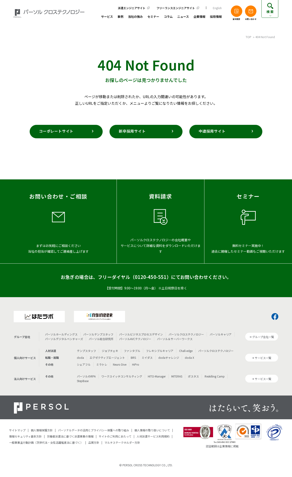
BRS (133, 357)
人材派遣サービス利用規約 (153, 436)
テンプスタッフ (86, 351)
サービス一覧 (263, 358)
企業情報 (199, 17)
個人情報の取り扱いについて (152, 430)
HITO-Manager (157, 376)
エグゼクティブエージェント (107, 357)
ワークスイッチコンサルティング (121, 376)
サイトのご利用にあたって (115, 436)
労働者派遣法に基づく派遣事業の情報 (70, 436)
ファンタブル (132, 351)
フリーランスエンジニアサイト (175, 8)
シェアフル (84, 364)
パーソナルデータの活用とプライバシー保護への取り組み (93, 430)
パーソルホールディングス (61, 334)
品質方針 (93, 442)
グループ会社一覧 (263, 337)
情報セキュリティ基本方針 (25, 436)
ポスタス (193, 376)
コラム (168, 17)
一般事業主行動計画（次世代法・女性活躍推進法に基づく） (46, 442)
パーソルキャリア (221, 334)
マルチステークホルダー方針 (122, 442)
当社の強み (135, 17)
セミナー (153, 17)
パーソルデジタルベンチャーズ (64, 339)
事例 (120, 17)
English (217, 8)
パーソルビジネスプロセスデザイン (141, 334)
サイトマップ (17, 430)
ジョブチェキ (110, 351)
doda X (189, 357)
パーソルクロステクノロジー (186, 334)
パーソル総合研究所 (101, 339)
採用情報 (216, 17)
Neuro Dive (119, 364)
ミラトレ (101, 364)
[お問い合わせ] (250, 11)
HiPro (135, 364)
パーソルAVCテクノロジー (135, 339)
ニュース (183, 17)
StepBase (83, 381)
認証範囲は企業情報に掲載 (222, 446)
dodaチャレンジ (168, 357)
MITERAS (176, 376)
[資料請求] (236, 11)
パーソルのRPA (86, 376)
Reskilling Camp (215, 376)
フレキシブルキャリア (159, 351)
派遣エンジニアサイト (131, 8)
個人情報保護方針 (42, 430)
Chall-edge (186, 351)
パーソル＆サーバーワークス (175, 339)
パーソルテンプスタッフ (98, 334)
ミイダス (147, 357)
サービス (107, 17)
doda (80, 357)
